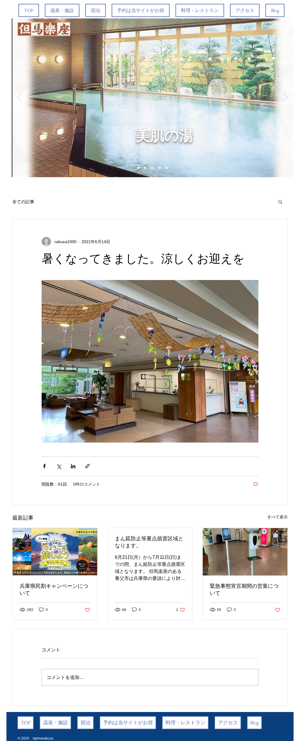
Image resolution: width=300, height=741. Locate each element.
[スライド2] (145, 168)
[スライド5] (167, 168)
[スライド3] (152, 168)
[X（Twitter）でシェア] (59, 466)
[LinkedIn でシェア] (73, 466)
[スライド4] (160, 168)
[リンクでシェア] (87, 466)
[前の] (19, 97)
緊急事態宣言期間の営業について (244, 589)
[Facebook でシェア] (44, 466)
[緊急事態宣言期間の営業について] (245, 552)
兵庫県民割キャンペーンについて (54, 589)
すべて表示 (277, 517)
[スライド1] (138, 168)
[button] (280, 201)
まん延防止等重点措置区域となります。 (149, 542)
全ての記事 (23, 201)
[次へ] (285, 97)
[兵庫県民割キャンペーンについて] (55, 552)
